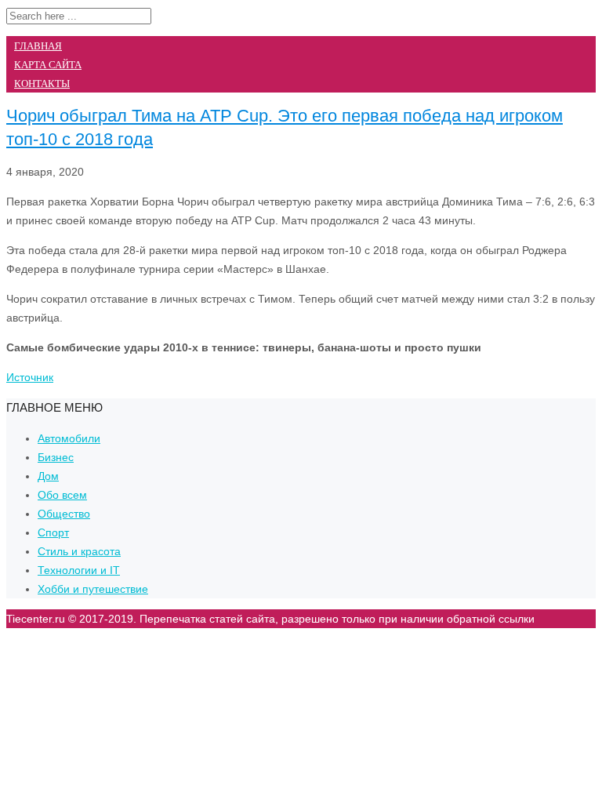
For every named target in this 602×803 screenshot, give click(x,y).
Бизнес (56, 457)
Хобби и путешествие (93, 589)
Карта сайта (48, 64)
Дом (48, 476)
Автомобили (69, 438)
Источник (29, 377)
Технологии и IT (79, 570)
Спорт (53, 532)
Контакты (42, 83)
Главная (38, 45)
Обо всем (62, 495)
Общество (64, 513)
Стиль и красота (79, 551)
